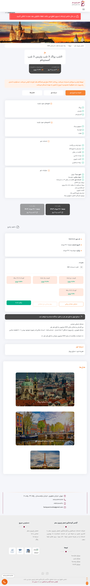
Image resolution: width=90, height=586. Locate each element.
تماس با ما (34, 534)
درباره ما (35, 536)
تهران (72, 174)
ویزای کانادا (76, 564)
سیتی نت (35, 582)
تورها (69, 46)
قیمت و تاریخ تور (75, 92)
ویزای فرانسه (75, 555)
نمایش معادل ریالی (71, 304)
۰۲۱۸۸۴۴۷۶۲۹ (58, 500)
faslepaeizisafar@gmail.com (53, 507)
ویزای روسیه (76, 561)
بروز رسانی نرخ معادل (45, 304)
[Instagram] (47, 573)
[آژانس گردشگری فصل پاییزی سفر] (78, 3)
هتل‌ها (32, 92)
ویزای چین (76, 558)
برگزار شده (18, 303)
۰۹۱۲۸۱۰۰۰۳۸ (58, 503)
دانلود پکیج (12, 227)
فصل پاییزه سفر (79, 46)
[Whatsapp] (43, 573)
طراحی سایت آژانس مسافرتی (50, 582)
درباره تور (54, 92)
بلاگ (37, 539)
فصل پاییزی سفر (32, 531)
